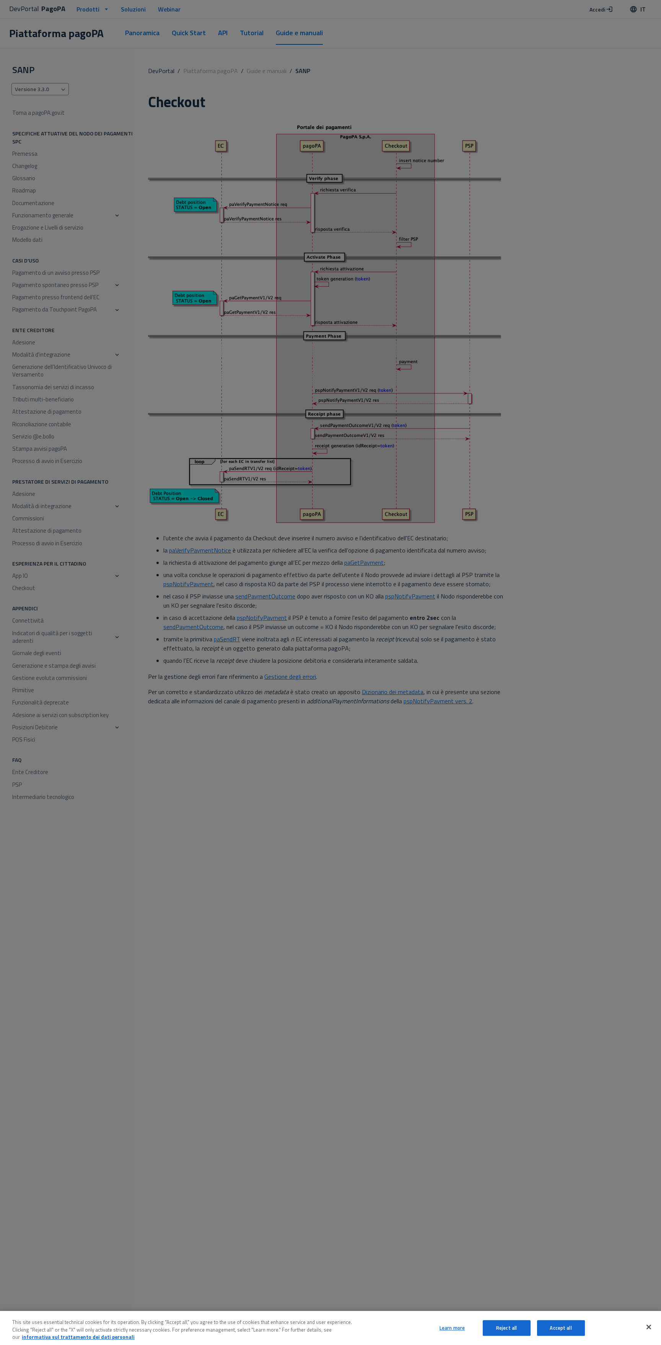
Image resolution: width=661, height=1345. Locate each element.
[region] (330, 1328)
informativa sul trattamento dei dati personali (78, 1337)
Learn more (452, 1328)
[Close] (648, 1327)
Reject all (506, 1328)
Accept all (560, 1328)
